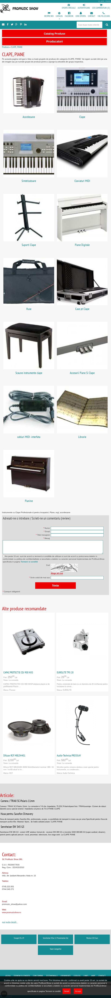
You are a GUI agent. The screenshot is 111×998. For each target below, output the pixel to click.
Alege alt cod (57, 573)
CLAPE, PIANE (16, 47)
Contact (102, 975)
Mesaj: (46, 538)
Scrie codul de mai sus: (39, 577)
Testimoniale (52, 975)
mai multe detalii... (10, 922)
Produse (5, 47)
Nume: (46, 528)
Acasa (8, 975)
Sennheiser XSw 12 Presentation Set (55, 938)
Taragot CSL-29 (19, 938)
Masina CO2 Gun (92, 938)
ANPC (93, 975)
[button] (59, 16)
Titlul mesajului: (43, 535)
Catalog (77, 975)
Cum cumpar (38, 975)
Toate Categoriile (55, 949)
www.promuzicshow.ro (11, 912)
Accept (78, 991)
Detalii (66, 991)
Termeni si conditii (29, 562)
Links (86, 975)
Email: (47, 531)
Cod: (48, 565)
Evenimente (66, 975)
